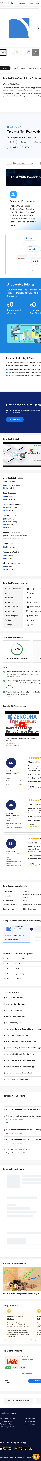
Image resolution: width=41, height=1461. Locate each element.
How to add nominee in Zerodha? (19, 1149)
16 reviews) (20, 935)
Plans (15, 1367)
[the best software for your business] (7, 4)
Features (22, 1367)
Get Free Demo (15, 419)
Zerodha (18, 928)
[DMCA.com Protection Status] (30, 1450)
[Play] (22, 724)
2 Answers (9, 1123)
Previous (3, 455)
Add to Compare (12, 939)
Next (39, 28)
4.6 (9, 1367)
